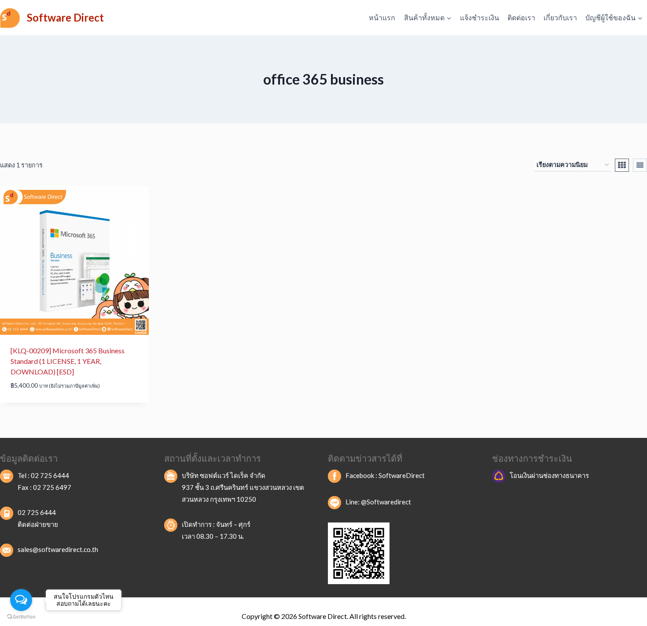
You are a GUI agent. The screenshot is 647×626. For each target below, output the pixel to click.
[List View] (640, 165)
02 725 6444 (50, 475)
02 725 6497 (52, 487)
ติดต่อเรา (521, 17)
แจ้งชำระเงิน (479, 17)
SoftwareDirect (402, 475)
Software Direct (322, 616)
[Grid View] (622, 165)
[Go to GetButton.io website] (21, 617)
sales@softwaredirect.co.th (58, 549)
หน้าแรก (382, 17)
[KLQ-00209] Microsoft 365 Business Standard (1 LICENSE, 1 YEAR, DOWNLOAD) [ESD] (68, 361)
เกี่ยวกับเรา (560, 17)
